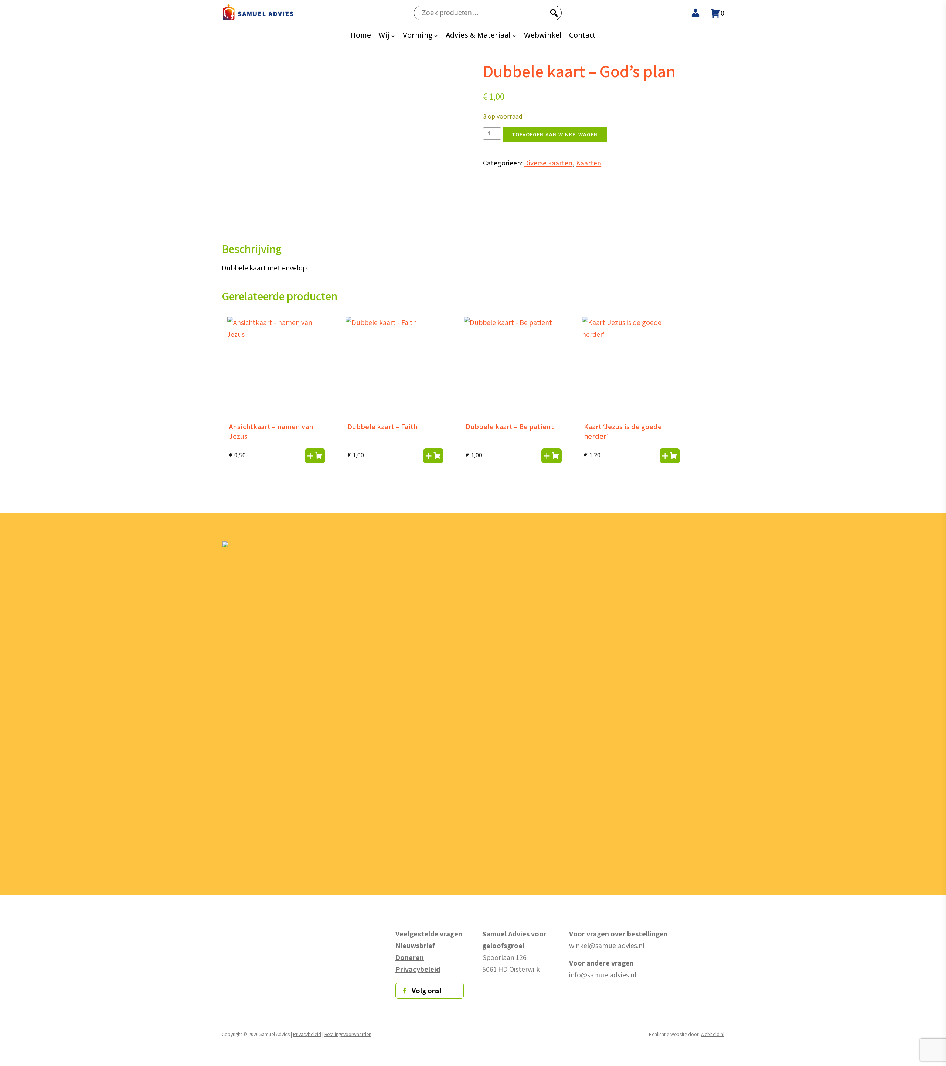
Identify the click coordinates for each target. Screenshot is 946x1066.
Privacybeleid (307, 1034)
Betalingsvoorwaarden (347, 1034)
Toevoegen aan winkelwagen (555, 134)
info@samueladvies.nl (602, 975)
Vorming (417, 35)
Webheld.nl (712, 1034)
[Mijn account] (691, 13)
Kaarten (588, 163)
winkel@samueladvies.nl (606, 945)
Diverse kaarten (548, 163)
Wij (383, 35)
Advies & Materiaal (478, 35)
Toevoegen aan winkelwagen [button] (315, 455)
